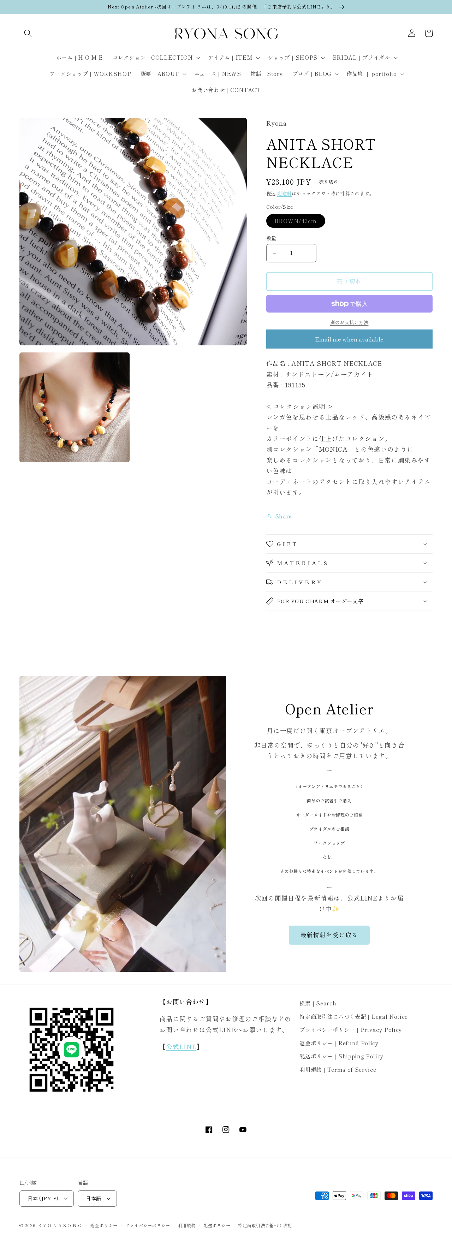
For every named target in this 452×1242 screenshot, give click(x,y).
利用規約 (187, 1225)
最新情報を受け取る (329, 935)
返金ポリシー (104, 1225)
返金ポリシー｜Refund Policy (339, 1043)
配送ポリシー (217, 1225)
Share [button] (283, 516)
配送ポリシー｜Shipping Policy (341, 1056)
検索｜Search (317, 1003)
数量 (271, 238)
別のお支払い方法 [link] (349, 322)
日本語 (93, 1198)
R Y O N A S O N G (60, 1225)
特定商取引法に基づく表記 (265, 1225)
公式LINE (181, 1046)
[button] (27, 33)
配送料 (284, 193)
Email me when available (349, 339)
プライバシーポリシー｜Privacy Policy (350, 1029)
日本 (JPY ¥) (43, 1198)
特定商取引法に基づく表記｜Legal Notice (353, 1016)
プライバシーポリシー (147, 1225)
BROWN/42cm (298, 222)
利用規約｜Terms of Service (337, 1069)
